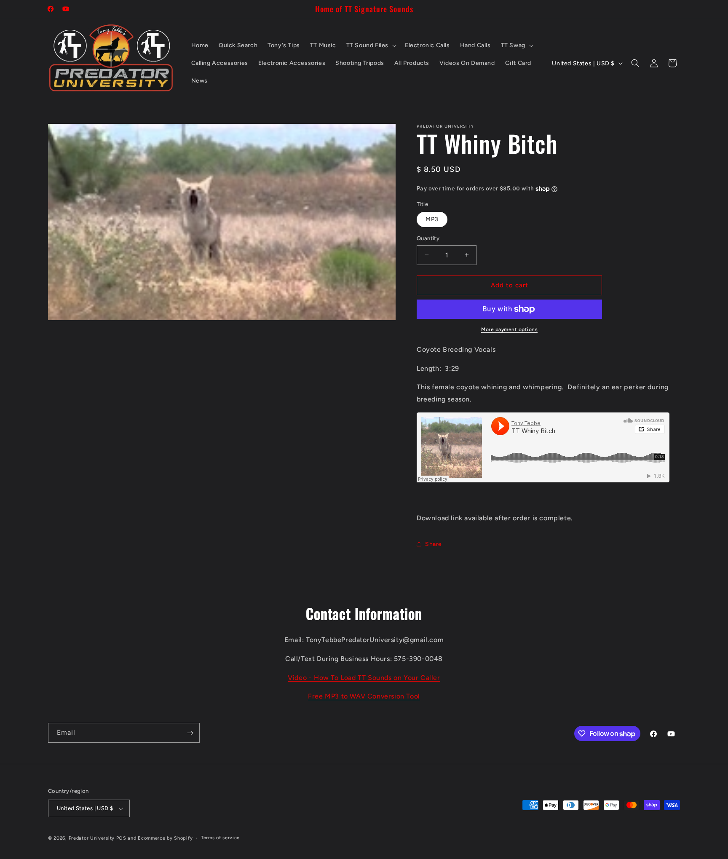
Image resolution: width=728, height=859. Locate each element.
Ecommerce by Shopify (165, 838)
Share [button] (433, 544)
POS (121, 838)
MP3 (432, 219)
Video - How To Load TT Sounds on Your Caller (364, 678)
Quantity (428, 238)
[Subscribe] (190, 733)
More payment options (509, 329)
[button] (370, 45)
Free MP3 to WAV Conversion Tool (364, 696)
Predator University (92, 838)
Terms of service (220, 837)
